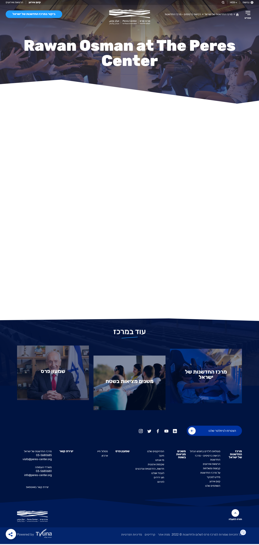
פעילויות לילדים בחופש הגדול (205, 451)
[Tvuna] (53, 534)
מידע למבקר (213, 477)
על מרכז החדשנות (210, 472)
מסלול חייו (102, 451)
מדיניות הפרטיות (131, 534)
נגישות (246, 2)
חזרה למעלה (235, 519)
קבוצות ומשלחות (211, 468)
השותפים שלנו (212, 485)
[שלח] (192, 431)
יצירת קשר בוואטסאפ (37, 487)
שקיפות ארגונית (156, 464)
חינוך (161, 455)
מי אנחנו (159, 460)
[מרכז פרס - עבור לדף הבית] (129, 16)
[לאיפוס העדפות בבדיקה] (243, 532)
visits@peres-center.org (37, 459)
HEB (232, 2)
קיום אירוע (215, 481)
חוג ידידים (159, 477)
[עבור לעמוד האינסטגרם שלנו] (141, 431)
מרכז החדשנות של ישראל (218, 14)
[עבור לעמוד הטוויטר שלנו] (149, 431)
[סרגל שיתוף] (11, 534)
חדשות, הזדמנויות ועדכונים (149, 468)
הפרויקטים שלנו (155, 451)
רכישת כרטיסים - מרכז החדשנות (183, 14)
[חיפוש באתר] (222, 2)
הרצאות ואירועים (14, 2)
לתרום (160, 481)
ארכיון (105, 455)
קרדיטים (150, 534)
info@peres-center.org (38, 475)
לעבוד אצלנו (157, 473)
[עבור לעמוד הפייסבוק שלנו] (158, 431)
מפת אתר (164, 534)
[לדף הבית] (237, 14)
